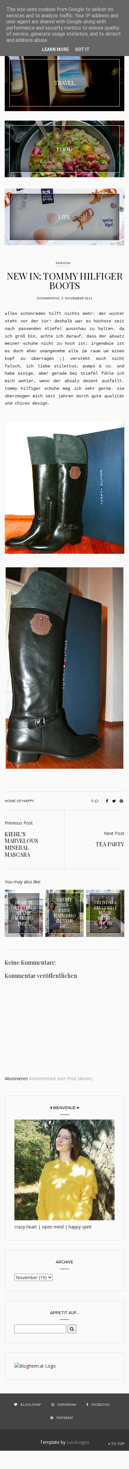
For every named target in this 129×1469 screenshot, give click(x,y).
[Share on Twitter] (114, 801)
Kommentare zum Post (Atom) (60, 1078)
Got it (82, 49)
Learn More (55, 49)
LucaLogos (78, 1442)
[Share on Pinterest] (121, 801)
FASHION (63, 263)
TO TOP (117, 1444)
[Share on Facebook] (107, 801)
